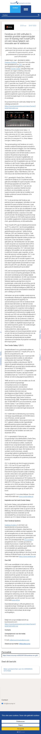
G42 (20, 64)
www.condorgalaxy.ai (26, 496)
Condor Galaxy (16, 69)
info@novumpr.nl (9, 703)
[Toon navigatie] (26, 9)
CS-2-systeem (28, 540)
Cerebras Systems (11, 62)
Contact (15, 8)
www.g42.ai (16, 600)
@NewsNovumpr (24, 644)
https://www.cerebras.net (27, 556)
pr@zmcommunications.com (19, 640)
